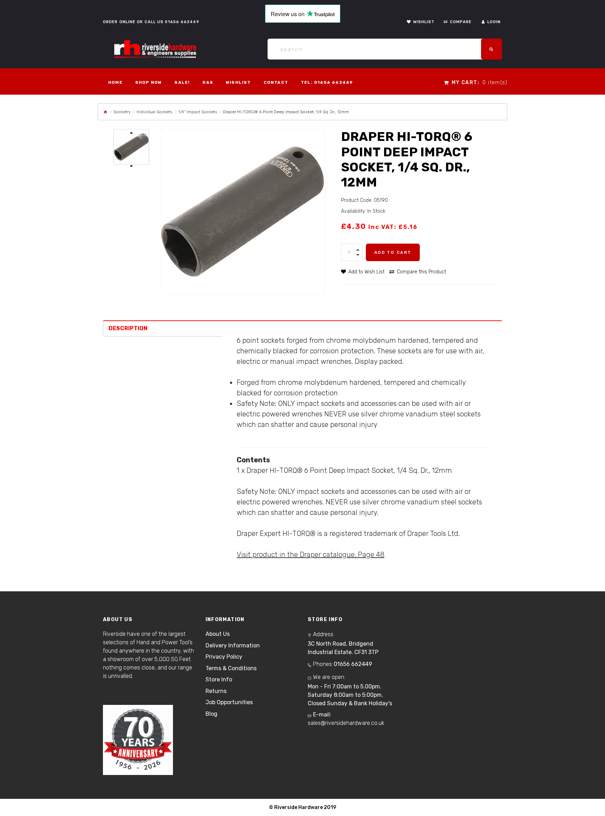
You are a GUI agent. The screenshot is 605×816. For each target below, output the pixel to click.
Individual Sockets (154, 111)
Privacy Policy (224, 656)
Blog (211, 713)
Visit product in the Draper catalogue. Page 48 (310, 554)
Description (128, 328)
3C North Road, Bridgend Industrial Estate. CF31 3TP (343, 647)
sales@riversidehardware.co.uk (346, 723)
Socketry (122, 111)
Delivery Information (233, 645)
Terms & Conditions (231, 668)
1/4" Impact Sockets (197, 111)
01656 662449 (182, 22)
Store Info (219, 679)
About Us (218, 634)
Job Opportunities (229, 702)
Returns (216, 691)
